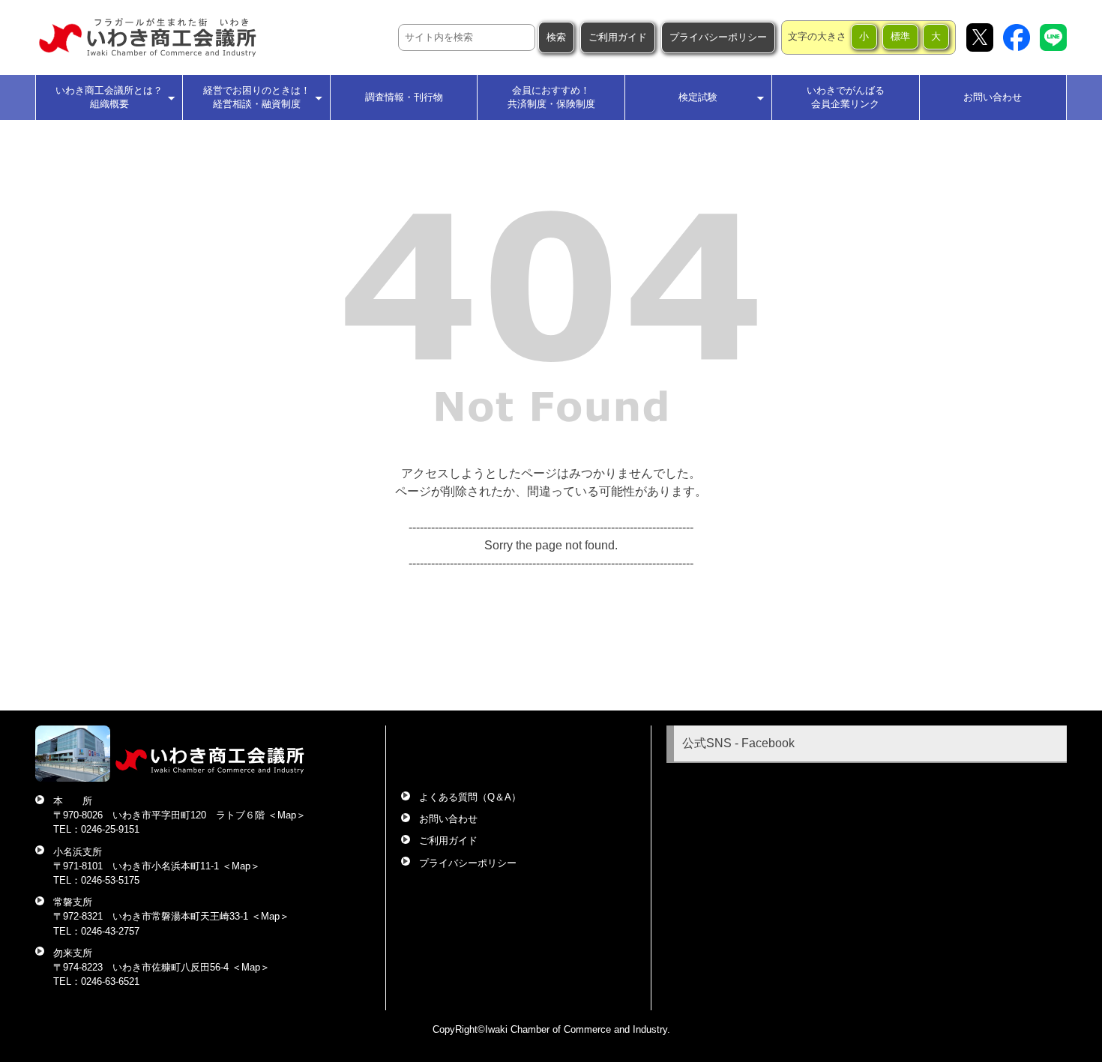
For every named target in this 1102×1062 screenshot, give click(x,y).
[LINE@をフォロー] (1053, 37)
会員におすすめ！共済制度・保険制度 (551, 97)
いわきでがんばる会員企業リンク (846, 97)
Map (286, 815)
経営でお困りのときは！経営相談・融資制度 (256, 97)
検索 (556, 37)
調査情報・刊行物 (404, 97)
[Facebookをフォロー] (1016, 37)
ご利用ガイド (617, 37)
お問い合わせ (992, 97)
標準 (900, 36)
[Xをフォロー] (979, 37)
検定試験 (697, 97)
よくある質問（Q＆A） (470, 797)
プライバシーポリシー (718, 37)
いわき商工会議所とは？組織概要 (109, 97)
